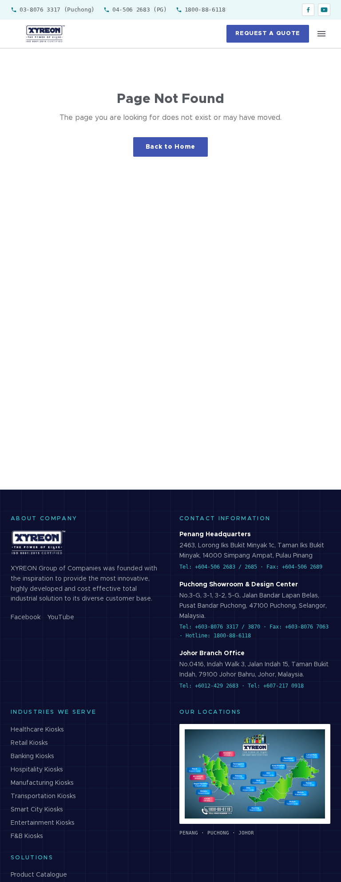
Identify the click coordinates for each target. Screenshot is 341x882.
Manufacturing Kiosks (42, 783)
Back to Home (170, 147)
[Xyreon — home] (45, 34)
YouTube (61, 617)
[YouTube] (324, 10)
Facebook (25, 617)
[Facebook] (308, 10)
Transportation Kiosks (43, 796)
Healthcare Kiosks (37, 730)
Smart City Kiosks (37, 810)
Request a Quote (267, 33)
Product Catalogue (39, 875)
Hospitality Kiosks (37, 770)
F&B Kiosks (27, 836)
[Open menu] (321, 34)
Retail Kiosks (29, 743)
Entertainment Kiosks (43, 823)
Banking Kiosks (32, 756)
